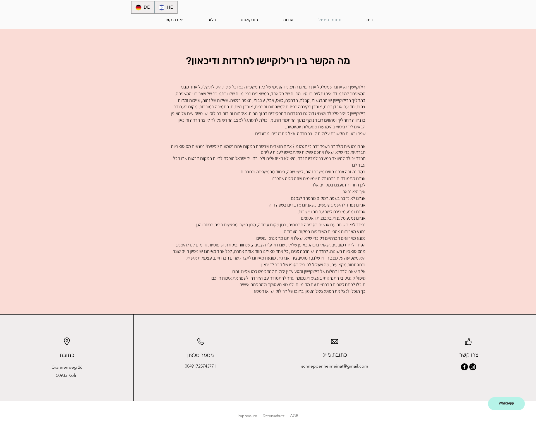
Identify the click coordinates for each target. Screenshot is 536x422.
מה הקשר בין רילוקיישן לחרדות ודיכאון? (268, 61)
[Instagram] (472, 366)
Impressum (247, 415)
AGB (294, 415)
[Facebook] (464, 366)
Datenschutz (273, 415)
